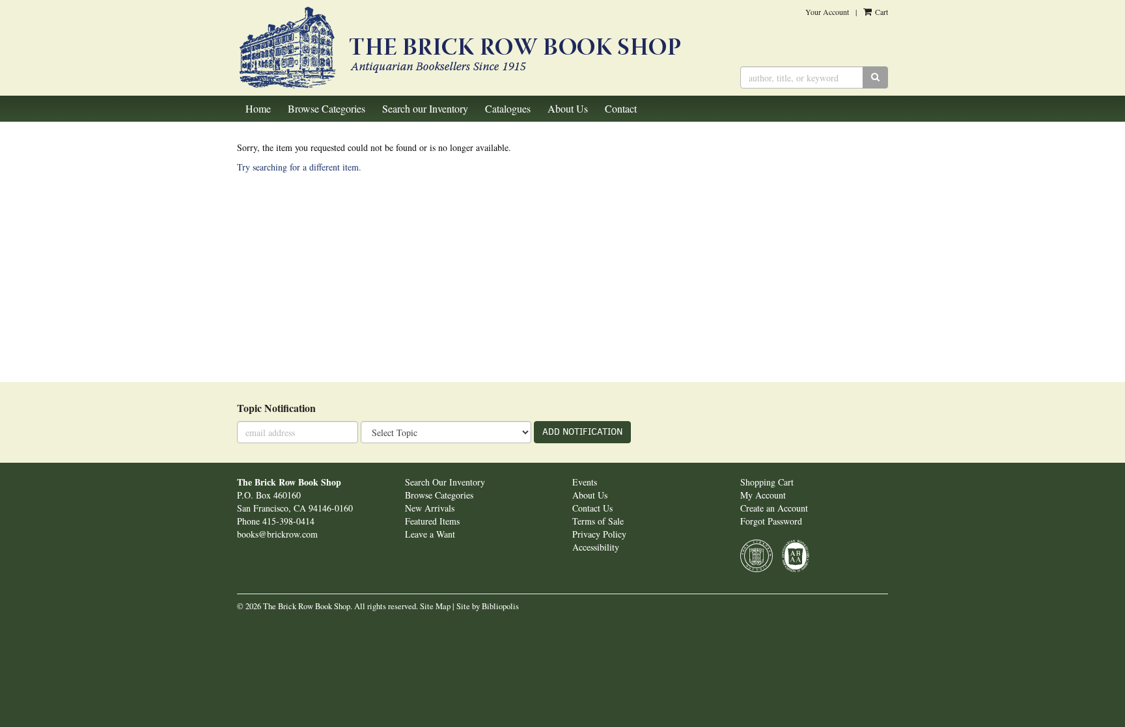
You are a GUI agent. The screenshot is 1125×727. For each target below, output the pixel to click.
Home (258, 108)
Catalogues (508, 108)
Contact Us (592, 508)
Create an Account (774, 508)
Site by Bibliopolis (487, 606)
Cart (880, 12)
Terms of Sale (598, 521)
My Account (763, 495)
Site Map (435, 606)
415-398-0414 (288, 521)
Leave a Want (430, 534)
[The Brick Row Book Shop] (479, 48)
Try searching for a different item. (299, 167)
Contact (621, 108)
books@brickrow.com (277, 534)
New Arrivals (429, 508)
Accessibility (595, 547)
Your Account (827, 12)
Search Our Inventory (445, 482)
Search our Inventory (425, 108)
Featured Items (432, 521)
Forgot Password (771, 521)
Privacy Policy (599, 534)
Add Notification (582, 432)
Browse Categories (326, 108)
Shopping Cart (767, 482)
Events (584, 482)
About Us (568, 108)
